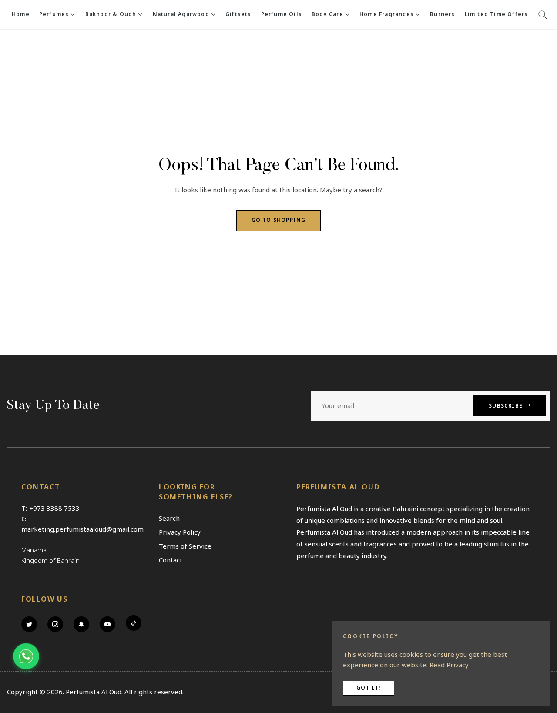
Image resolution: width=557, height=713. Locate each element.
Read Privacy (449, 665)
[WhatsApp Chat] (26, 656)
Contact (170, 560)
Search (169, 519)
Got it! (368, 688)
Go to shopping (279, 220)
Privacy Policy (180, 532)
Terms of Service (185, 546)
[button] (542, 15)
